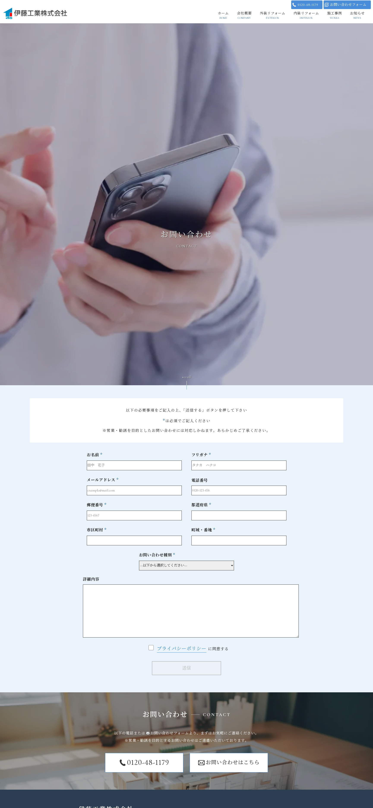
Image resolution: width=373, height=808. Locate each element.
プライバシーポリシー (181, 649)
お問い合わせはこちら (233, 762)
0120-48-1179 (308, 5)
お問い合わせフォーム (348, 5)
